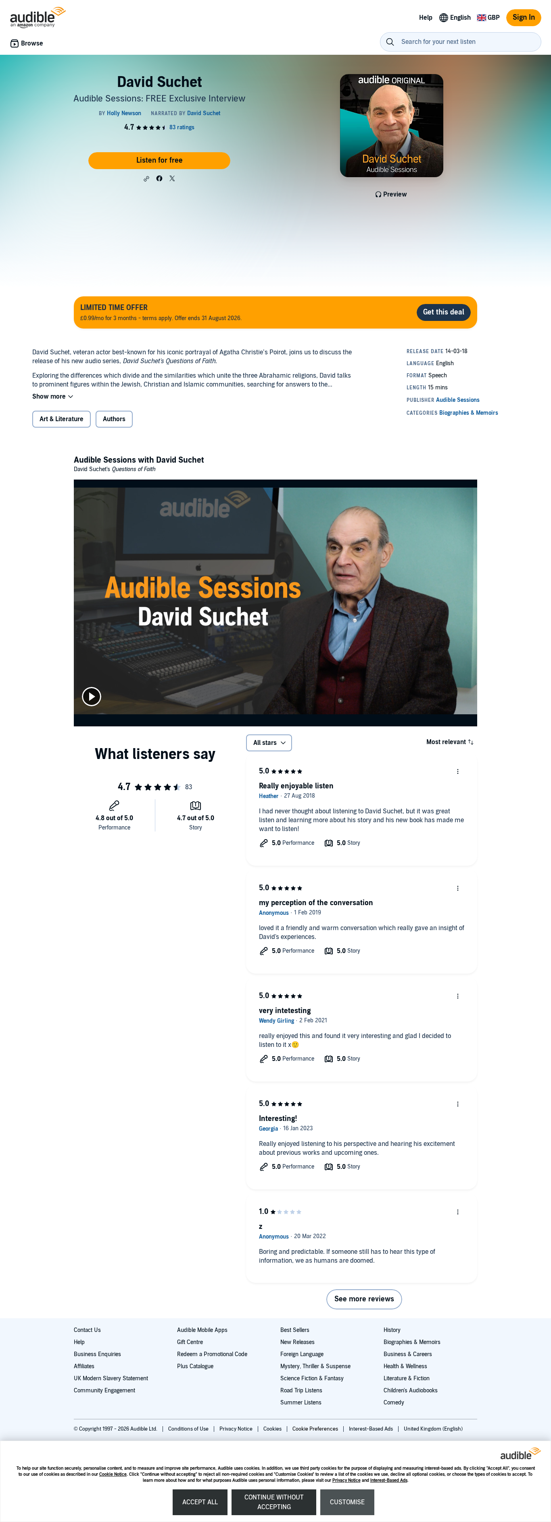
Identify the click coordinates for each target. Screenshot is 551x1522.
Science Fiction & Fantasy (312, 1378)
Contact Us (87, 1330)
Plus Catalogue (195, 1366)
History (392, 1330)
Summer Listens (300, 1402)
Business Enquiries (97, 1354)
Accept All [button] (200, 1502)
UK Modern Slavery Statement (111, 1378)
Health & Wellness (405, 1366)
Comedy (394, 1402)
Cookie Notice (113, 1474)
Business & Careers (408, 1354)
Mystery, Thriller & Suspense (315, 1366)
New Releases (297, 1342)
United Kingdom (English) (433, 1429)
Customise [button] (347, 1502)
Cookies (273, 1429)
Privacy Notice (346, 1480)
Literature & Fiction (407, 1378)
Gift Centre (190, 1342)
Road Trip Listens (301, 1390)
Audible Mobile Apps (202, 1330)
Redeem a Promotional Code (212, 1354)
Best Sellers (294, 1330)
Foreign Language (302, 1354)
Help (79, 1342)
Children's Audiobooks (411, 1390)
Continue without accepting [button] (274, 1502)
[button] (146, 179)
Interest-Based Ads (388, 1480)
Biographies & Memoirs (412, 1342)
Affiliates (84, 1366)
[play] (91, 696)
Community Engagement (104, 1390)
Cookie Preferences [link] (315, 1429)
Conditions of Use (189, 1429)
